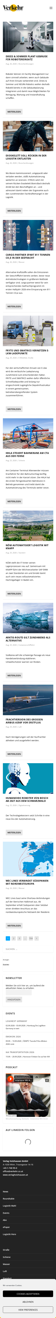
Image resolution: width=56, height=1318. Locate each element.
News (5, 1191)
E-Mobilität (23, 358)
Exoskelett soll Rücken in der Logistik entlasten (26, 157)
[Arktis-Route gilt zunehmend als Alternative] (28, 618)
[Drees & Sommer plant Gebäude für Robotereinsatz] (28, 37)
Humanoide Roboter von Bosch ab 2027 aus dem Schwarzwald (27, 799)
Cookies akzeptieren (28, 1293)
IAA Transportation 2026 (20, 1052)
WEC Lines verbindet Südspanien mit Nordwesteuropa (27, 882)
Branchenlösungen (26, 64)
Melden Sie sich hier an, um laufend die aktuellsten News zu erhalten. (25, 986)
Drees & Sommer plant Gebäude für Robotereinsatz (27, 58)
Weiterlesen (14, 111)
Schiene (22, 460)
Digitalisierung (24, 805)
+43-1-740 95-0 (10, 1168)
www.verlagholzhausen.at (15, 1174)
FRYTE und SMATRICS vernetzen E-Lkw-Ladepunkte (27, 352)
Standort (22, 552)
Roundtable (8, 1198)
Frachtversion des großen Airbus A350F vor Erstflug (24, 721)
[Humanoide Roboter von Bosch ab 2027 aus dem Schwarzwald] (28, 778)
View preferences (28, 1309)
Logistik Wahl (9, 1205)
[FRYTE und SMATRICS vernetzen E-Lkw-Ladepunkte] (28, 331)
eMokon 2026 (13, 1036)
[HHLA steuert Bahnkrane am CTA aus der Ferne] (28, 433)
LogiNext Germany (16, 1021)
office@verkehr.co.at (13, 1171)
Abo (5, 1220)
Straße (30, 358)
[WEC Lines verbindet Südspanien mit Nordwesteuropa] (28, 859)
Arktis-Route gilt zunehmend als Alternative (28, 639)
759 (31, 938)
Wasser (22, 262)
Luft (20, 727)
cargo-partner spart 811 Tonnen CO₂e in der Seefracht (28, 256)
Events (6, 1213)
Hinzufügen (13, 999)
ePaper (6, 1227)
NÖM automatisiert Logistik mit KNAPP (27, 547)
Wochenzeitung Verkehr (17, 1119)
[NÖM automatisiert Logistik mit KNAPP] (28, 526)
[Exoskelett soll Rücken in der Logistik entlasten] (28, 136)
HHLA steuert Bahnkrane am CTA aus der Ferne (27, 454)
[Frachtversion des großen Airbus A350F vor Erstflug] (28, 700)
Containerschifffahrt (27, 645)
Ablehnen (28, 1301)
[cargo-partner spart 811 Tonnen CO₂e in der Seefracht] (28, 235)
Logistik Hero (9, 1234)
